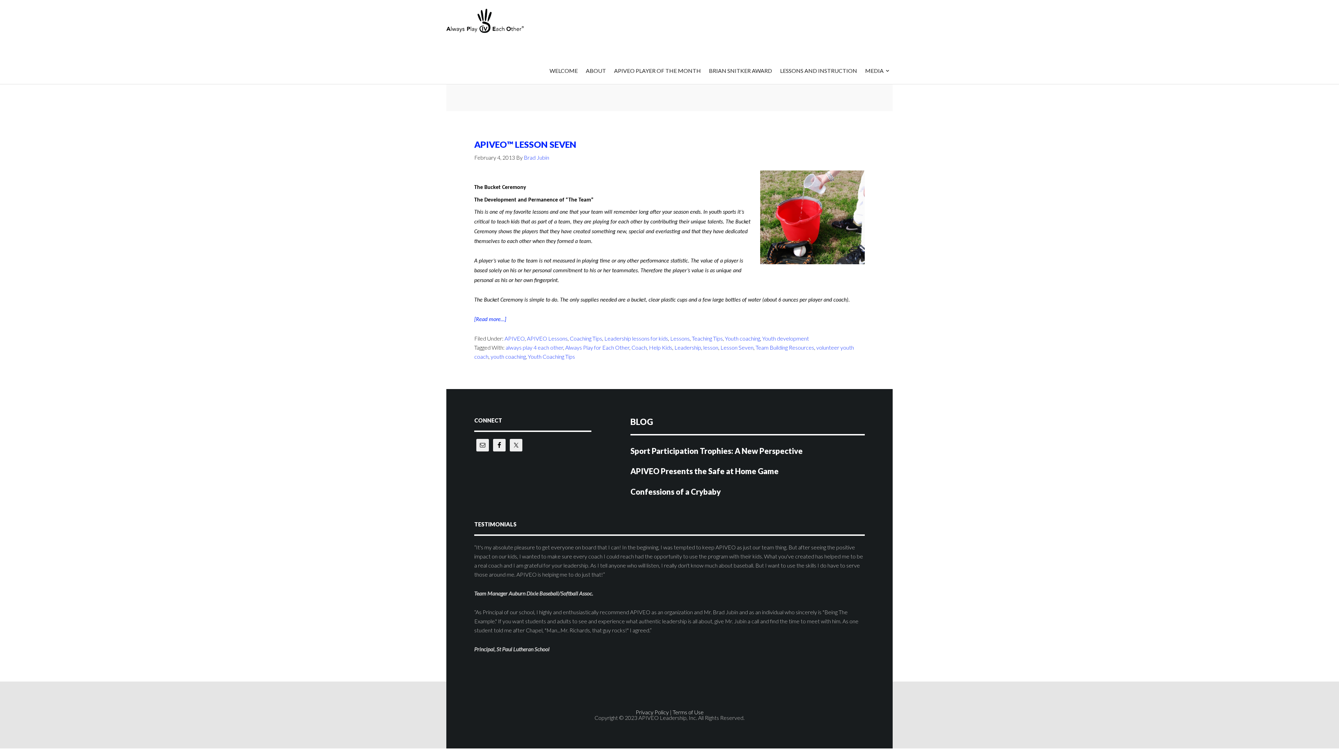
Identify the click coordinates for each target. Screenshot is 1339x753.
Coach (639, 347)
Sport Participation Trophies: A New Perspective (716, 451)
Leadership (687, 347)
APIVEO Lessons (547, 338)
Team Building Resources (785, 347)
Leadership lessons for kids (636, 338)
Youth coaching (742, 338)
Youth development (785, 338)
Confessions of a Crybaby (675, 491)
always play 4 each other (534, 347)
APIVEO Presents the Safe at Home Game (704, 471)
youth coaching (508, 356)
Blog (641, 422)
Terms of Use (688, 712)
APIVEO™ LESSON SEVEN (525, 144)
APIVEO (502, 21)
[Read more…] (490, 320)
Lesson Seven (737, 347)
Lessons (680, 338)
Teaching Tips (707, 338)
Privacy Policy (652, 712)
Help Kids (660, 347)
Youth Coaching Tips (551, 356)
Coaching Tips (586, 338)
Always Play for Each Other (597, 347)
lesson (710, 347)
